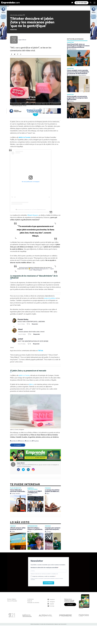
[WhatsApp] (20, 54)
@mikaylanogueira (23, 267)
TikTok (40, 350)
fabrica (31, 384)
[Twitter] (14, 54)
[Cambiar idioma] (72, 2)
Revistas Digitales (11, 599)
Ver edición (70, 604)
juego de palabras (50, 298)
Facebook (52, 599)
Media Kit (29, 601)
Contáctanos (30, 599)
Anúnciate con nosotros (33, 602)
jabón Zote (29, 441)
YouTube (52, 606)
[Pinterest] (17, 54)
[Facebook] (11, 54)
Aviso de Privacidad (12, 601)
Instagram (52, 601)
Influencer (22, 441)
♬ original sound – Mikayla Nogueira (41, 269)
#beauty (37, 268)
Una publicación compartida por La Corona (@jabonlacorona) (31, 209)
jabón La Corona (24, 137)
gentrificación (14, 441)
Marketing (13, 29)
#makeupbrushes (44, 268)
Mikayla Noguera (32, 215)
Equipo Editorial (22, 39)
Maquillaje (36, 441)
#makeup (32, 268)
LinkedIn (52, 604)
